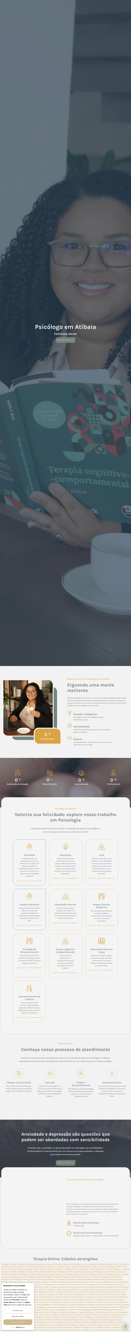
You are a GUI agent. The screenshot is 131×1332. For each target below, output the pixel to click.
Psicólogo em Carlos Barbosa (112, 1317)
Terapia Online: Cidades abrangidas (65, 1259)
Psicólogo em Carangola (82, 1314)
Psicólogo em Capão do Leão (38, 1314)
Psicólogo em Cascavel (97, 1319)
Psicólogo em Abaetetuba (26, 1264)
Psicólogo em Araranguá (46, 1274)
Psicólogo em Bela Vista (37, 1289)
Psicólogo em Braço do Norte (107, 1297)
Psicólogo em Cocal (104, 1327)
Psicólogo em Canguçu (76, 1312)
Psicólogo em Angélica (9, 1271)
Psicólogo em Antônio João (67, 1271)
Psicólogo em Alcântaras (81, 1266)
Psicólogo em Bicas (63, 1292)
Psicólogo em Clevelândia (72, 1327)
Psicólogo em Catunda (81, 1322)
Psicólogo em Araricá (81, 1274)
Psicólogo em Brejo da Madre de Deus (62, 1299)
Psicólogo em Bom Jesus (47, 1294)
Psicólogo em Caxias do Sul (116, 1322)
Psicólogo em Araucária (98, 1274)
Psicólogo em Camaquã (67, 1304)
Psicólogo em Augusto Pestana (95, 1279)
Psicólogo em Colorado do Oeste (51, 1330)
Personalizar (18, 1310)
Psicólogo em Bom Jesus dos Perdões (99, 1294)
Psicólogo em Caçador (60, 1302)
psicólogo (40, 1088)
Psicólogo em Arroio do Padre (112, 1276)
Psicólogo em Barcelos (67, 1282)
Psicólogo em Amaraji (87, 1269)
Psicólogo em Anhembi (48, 1271)
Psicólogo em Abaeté (9, 1264)
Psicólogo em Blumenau (80, 1292)
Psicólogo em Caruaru (80, 1319)
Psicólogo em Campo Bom (68, 1307)
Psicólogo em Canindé (94, 1312)
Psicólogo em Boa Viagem (98, 1292)
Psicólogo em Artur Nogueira (57, 1279)
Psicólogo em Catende (48, 1322)
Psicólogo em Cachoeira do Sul (97, 1302)
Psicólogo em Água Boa (38, 1266)
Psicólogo (99, 1211)
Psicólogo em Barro (43, 1287)
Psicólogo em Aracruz (118, 1271)
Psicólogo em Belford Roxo (72, 1289)
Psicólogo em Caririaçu (60, 1317)
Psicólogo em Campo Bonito (89, 1307)
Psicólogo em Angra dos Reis (28, 1271)
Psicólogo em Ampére (121, 1269)
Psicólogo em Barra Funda (77, 1284)
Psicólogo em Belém (54, 1289)
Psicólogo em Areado (35, 1276)
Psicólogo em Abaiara (45, 1264)
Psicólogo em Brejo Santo (85, 1299)
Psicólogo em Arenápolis (52, 1276)
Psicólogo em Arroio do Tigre (12, 1279)
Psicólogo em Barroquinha (60, 1287)
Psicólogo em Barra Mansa (97, 1284)
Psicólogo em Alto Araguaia (35, 1269)
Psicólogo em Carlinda (93, 1317)
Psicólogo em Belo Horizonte (92, 1289)
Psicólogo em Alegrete (99, 1266)
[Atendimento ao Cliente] (68, 1223)
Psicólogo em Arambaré (10, 1274)
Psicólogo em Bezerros (47, 1292)
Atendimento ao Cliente (86, 1222)
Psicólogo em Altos (72, 1269)
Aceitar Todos (18, 1322)
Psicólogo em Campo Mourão (45, 1309)
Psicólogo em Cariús (77, 1317)
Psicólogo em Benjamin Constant (116, 1289)
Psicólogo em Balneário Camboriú (13, 1282)
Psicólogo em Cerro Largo (46, 1324)
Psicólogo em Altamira (16, 1269)
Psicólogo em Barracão (115, 1284)
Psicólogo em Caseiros (114, 1319)
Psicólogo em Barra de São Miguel (115, 1282)
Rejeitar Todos (18, 1316)
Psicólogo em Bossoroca (87, 1297)
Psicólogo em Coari (89, 1327)
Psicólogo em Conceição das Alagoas (95, 1330)
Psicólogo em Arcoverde (17, 1276)
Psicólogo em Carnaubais (62, 1319)
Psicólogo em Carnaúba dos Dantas (40, 1319)
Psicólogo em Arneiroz (70, 1276)
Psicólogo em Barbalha (50, 1282)
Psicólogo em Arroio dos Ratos (34, 1279)
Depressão (65, 855)
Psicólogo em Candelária (59, 1312)
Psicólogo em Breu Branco (105, 1299)
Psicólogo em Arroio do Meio (89, 1276)
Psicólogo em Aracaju (86, 1271)
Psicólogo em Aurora (115, 1279)
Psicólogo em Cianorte (54, 1327)
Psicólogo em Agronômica (20, 1266)
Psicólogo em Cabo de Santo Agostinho (37, 1302)
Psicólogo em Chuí (38, 1327)
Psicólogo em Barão (34, 1282)
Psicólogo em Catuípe (64, 1322)
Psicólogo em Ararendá (64, 1274)
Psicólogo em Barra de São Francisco (89, 1282)
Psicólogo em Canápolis (40, 1312)
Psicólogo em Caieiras (50, 1304)
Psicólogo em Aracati (102, 1271)
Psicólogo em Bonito (38, 1297)
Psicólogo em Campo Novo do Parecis (70, 1309)
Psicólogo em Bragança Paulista (35, 1299)
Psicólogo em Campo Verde (94, 1309)
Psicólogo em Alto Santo (55, 1269)
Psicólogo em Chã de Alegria (66, 1324)
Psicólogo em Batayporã (96, 1287)
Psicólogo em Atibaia (76, 1279)
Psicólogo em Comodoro (72, 1330)
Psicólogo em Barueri (79, 1287)
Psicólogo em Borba (70, 1297)
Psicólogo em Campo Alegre (48, 1307)
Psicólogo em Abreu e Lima (63, 1264)
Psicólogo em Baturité (113, 1287)
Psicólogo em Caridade (43, 1317)
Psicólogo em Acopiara (96, 1264)
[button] (125, 1326)
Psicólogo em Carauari (118, 1314)
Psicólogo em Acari (81, 1264)
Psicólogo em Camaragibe (86, 1304)
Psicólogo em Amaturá (104, 1269)
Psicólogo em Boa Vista (117, 1292)
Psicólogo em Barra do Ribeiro (56, 1284)
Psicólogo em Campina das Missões (109, 1304)
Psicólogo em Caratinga (100, 1314)
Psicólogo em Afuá (112, 1264)
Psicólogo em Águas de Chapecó (60, 1266)
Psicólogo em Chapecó (103, 1324)
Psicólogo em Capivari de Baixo (61, 1314)
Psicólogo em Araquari (27, 1274)
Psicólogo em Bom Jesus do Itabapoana (70, 1294)
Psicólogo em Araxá (114, 1274)
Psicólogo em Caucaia (98, 1322)
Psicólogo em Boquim (54, 1297)
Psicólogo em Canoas (110, 1312)
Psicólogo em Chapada (86, 1324)
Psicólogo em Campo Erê (109, 1307)
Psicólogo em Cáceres (77, 1302)
